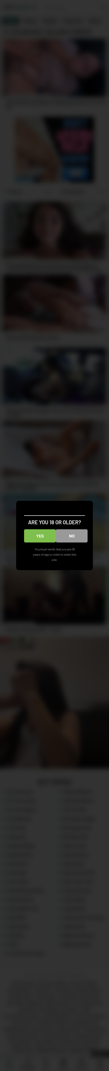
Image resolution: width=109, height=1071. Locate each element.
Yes (40, 535)
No (72, 535)
